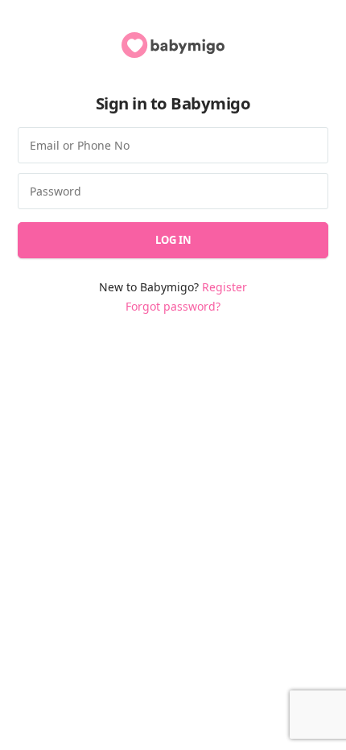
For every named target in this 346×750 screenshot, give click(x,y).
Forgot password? (173, 306)
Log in (173, 240)
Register (224, 287)
